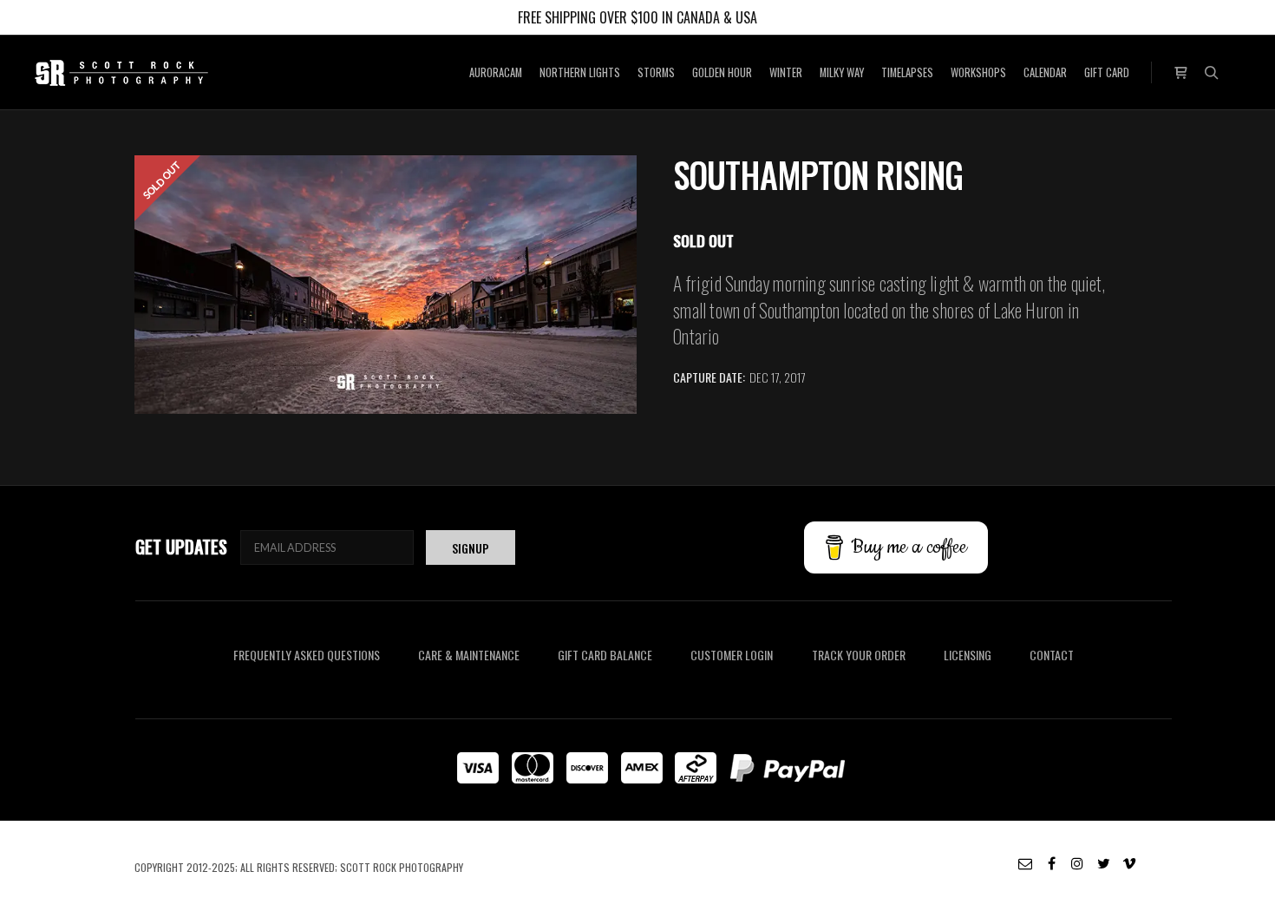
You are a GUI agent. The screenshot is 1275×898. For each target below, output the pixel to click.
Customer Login (731, 655)
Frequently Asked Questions (306, 655)
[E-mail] (1025, 863)
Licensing (967, 655)
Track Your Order (859, 655)
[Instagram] (1077, 863)
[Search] (1211, 73)
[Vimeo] (1129, 863)
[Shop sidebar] (1180, 70)
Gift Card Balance (605, 655)
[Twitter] (1103, 863)
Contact (1052, 655)
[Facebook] (1051, 863)
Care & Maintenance (469, 655)
